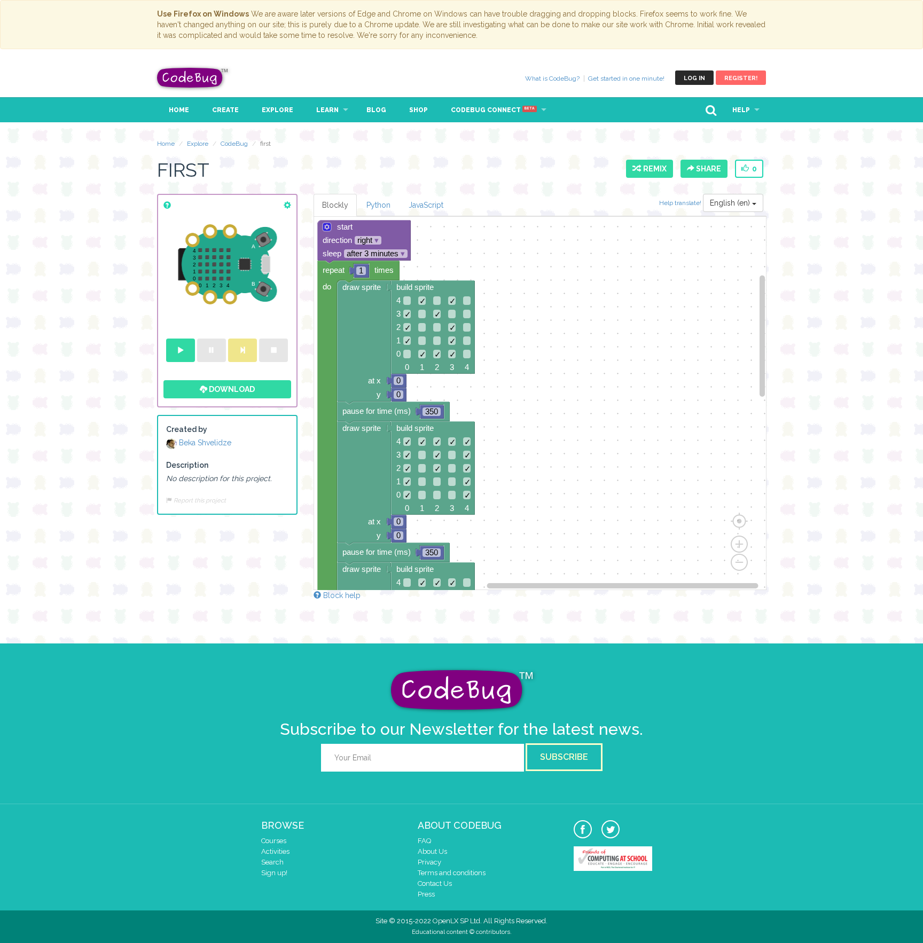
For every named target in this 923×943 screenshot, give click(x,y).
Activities (275, 851)
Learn (327, 110)
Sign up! (274, 873)
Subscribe (564, 757)
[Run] (180, 350)
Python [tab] (378, 205)
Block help (341, 595)
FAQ (424, 841)
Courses (273, 841)
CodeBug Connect (493, 110)
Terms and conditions (452, 873)
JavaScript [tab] (426, 205)
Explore (277, 110)
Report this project (199, 500)
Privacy (429, 862)
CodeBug (193, 78)
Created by (186, 429)
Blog (376, 110)
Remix (653, 168)
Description (187, 465)
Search (272, 862)
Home (179, 110)
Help (741, 110)
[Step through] (242, 350)
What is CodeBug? (552, 78)
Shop (418, 110)
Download (231, 389)
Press (426, 894)
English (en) (731, 203)
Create (225, 110)
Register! (740, 78)
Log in (694, 78)
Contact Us (435, 883)
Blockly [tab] (335, 205)
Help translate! (681, 203)
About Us (432, 851)
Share (707, 168)
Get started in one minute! (626, 78)
